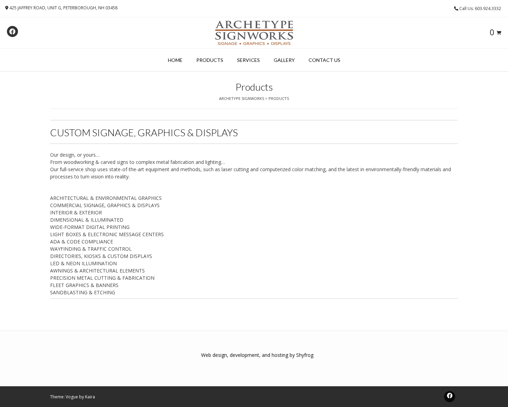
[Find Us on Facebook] (12, 31)
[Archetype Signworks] (254, 33)
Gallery (284, 60)
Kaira (90, 397)
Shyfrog (304, 355)
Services (248, 60)
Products (209, 60)
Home (175, 60)
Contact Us (324, 60)
